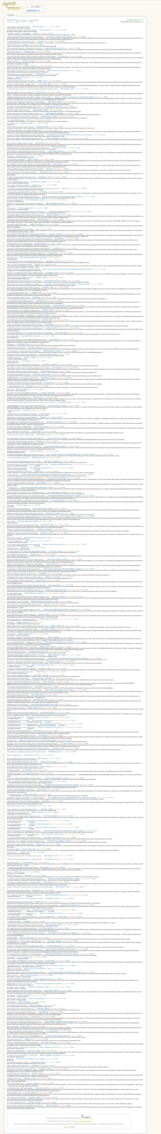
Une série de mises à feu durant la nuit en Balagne (19, 730)
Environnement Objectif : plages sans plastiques (18, 720)
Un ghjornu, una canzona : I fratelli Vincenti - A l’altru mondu (21, 1047)
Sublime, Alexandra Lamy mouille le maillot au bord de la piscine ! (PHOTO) (25, 168)
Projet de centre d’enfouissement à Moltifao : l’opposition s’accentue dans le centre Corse (28, 748)
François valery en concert (13, 45)
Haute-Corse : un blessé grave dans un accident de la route (21, 529)
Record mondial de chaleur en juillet (15, 717)
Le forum (9, 872)
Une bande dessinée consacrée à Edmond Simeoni (19, 979)
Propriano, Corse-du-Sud (13, 862)
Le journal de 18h (11, 208)
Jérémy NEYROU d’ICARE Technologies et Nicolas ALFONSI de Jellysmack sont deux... (28, 596)
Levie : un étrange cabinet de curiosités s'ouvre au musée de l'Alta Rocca (24, 837)
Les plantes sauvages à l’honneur (15, 820)
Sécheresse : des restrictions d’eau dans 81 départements (20, 844)
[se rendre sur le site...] (9, 6)
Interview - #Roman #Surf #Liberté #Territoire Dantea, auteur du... (22, 761)
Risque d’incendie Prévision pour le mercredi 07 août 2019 (21, 758)
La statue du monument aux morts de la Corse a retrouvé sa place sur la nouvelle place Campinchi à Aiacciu (32, 89)
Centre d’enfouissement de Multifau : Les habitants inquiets (21, 315)
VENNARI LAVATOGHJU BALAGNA (16, 451)
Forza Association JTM (13, 336)
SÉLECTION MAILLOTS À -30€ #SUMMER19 (19, 33)
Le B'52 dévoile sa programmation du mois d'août (18, 374)
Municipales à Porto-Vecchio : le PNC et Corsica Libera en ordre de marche (25, 898)
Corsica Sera (10, 156)
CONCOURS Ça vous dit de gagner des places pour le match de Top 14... (24, 446)
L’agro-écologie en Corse (13, 474)
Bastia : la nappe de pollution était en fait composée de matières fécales (23, 544)
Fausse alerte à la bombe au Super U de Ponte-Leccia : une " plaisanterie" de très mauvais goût (29, 238)
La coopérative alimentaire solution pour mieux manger (20, 827)
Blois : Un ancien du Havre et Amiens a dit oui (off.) (19, 686)
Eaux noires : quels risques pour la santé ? (17, 468)
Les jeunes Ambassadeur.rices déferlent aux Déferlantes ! (20, 229)
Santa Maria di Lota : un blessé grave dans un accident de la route (22, 712)
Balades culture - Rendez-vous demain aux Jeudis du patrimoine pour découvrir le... (26, 972)
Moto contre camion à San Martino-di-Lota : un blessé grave (21, 735)
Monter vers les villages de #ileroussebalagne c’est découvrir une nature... (24, 778)
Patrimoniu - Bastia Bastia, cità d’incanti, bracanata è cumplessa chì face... (24, 990)
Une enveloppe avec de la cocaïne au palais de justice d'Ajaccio (22, 928)
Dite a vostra (10, 389)
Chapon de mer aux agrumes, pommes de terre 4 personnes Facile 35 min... (24, 690)
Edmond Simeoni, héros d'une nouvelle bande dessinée (20, 901)
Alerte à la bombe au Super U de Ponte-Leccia (18, 431)
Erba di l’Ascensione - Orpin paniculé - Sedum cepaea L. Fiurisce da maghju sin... (26, 101)
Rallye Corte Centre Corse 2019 (14, 875)
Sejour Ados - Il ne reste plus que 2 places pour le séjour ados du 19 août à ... (25, 661)
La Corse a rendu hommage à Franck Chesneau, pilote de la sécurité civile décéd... (26, 933)
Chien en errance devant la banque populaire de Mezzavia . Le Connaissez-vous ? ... (26, 211)
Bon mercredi (10, 1058)
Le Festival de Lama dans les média (15, 386)
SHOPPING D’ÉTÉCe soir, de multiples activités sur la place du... (22, 378)
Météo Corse (10, 77)
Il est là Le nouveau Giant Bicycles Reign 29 (17, 181)
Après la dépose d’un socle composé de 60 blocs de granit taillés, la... (23, 364)
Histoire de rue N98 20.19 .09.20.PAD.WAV (17, 704)
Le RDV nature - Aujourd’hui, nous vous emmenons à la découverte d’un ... (25, 130)
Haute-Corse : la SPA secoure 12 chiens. (16, 651)
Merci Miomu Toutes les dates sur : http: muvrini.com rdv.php (21, 30)
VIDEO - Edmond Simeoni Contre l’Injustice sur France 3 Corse (22, 766)
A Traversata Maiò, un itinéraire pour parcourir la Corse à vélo (22, 913)
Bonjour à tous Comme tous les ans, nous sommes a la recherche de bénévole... (25, 559)
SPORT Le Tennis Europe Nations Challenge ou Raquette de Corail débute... (25, 513)
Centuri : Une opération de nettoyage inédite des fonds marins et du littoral (24, 324)
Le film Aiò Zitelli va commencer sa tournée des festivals (20, 126)
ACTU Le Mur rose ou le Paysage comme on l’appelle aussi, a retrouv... (24, 609)
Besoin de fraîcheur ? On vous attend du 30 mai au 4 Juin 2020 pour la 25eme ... (26, 492)
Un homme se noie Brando (13, 770)
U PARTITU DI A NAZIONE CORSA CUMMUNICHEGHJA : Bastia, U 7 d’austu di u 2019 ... (30, 516)
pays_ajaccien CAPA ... (12, 487)
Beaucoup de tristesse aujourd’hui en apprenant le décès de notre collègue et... (25, 1105)
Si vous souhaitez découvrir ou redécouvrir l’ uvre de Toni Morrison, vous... (25, 954)
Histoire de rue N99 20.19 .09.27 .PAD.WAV (18, 601)
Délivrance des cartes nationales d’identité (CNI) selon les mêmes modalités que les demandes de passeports (32, 905)
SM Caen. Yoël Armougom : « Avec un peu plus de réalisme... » (22, 172)
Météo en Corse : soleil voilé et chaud (16, 1050)
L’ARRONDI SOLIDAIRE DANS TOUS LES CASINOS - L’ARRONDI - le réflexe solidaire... (29, 97)
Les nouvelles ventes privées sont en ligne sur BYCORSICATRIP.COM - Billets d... (27, 551)
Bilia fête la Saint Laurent (13, 361)
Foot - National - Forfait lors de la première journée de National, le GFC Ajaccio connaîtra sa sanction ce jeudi (33, 188)
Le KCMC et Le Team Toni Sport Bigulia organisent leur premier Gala (23, 269)
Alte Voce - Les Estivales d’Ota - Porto (16, 1102)
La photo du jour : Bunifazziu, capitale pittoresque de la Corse (21, 1012)
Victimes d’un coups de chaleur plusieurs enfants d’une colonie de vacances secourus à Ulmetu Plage (31, 402)
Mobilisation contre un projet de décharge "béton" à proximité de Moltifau (24, 859)
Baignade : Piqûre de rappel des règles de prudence (19, 397)
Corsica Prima (10, 622)
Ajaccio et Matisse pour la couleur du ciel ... (17, 554)
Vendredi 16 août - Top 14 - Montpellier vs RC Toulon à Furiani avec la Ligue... (26, 841)
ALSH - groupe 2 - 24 (12, 547)
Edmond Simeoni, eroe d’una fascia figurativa (18, 812)
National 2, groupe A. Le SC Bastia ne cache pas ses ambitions (22, 191)
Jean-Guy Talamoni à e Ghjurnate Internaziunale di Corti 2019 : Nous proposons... (26, 151)
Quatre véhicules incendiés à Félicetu (16, 806)
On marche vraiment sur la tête (14, 593)
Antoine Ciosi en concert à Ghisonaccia (16, 1097)
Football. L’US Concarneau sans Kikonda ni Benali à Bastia (21, 177)
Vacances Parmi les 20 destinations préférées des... (19, 675)
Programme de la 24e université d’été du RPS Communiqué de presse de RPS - (26, 945)
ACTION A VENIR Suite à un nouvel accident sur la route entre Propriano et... (25, 36)
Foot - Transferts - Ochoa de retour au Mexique (18, 185)
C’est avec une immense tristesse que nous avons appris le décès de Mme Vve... (26, 478)
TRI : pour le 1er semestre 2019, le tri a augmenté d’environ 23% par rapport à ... (26, 658)
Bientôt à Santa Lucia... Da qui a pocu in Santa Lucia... (20, 983)
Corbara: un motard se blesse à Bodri (16, 347)
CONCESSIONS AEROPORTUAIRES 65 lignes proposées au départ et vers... (25, 454)
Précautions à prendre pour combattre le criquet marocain (20, 482)
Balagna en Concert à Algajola (14, 1092)
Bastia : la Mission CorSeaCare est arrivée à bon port (19, 143)
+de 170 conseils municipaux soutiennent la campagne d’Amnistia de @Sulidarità (26, 585)
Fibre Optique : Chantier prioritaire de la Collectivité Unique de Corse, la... (24, 106)
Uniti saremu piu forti (12, 257)
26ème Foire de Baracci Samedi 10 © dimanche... (18, 110)
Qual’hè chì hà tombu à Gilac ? (14, 357)
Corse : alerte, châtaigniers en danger (15, 120)
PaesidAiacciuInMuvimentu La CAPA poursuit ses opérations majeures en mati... (26, 495)
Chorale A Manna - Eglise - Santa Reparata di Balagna (20, 1088)
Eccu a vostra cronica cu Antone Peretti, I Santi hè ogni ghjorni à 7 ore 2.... (24, 1021)
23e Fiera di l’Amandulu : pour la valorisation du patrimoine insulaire (23, 310)
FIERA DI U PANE (12, 740)
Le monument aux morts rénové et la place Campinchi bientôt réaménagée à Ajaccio (26, 339)
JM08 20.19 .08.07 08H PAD (14, 968)
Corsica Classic (11, 344)
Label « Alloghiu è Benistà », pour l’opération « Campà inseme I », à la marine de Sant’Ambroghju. (31, 916)
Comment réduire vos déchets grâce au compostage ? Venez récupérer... (23, 569)
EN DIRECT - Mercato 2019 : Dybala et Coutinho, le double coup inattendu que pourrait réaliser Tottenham (32, 743)
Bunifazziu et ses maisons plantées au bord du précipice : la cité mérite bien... (25, 203)
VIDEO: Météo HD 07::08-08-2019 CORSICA (18, 678)
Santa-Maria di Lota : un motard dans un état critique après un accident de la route (26, 751)
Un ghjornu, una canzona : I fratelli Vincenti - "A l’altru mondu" (22, 1055)
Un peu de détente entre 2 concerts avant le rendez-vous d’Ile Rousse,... (24, 351)
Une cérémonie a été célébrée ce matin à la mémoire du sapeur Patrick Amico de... (26, 637)
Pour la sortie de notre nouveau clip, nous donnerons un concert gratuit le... (24, 48)
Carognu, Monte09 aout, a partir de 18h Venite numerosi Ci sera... (22, 809)
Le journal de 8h (11, 957)
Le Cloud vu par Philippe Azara (14, 541)
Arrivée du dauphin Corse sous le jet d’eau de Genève (20, 74)
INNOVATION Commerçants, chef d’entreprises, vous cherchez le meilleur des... (26, 797)
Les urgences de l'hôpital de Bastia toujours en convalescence (21, 668)
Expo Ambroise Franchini (13, 849)
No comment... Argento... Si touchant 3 (16, 987)
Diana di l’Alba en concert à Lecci (15, 1083)
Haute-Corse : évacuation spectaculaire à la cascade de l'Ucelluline (22, 1042)
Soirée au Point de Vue (12, 123)
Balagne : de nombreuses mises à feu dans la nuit (19, 699)
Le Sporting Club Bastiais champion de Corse (18, 292)
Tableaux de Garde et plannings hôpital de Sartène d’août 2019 (21, 781)
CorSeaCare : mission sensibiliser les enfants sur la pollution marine (23, 834)
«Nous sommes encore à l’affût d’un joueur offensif (19, 243)
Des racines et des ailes (12, 1026)
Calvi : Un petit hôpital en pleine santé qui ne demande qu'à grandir (23, 287)
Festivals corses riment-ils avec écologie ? (17, 224)
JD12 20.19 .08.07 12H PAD (14, 537)
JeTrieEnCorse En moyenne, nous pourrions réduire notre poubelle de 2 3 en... (25, 328)
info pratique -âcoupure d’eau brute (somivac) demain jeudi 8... (22, 354)
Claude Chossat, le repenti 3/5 (14, 51)
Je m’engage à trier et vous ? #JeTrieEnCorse (18, 665)
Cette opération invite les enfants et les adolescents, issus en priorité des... (24, 280)
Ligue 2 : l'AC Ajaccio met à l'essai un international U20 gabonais (22, 629)
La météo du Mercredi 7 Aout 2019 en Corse (17, 1016)
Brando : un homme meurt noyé (14, 755)
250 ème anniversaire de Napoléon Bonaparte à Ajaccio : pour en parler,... (24, 461)
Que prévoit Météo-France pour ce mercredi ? (18, 1062)
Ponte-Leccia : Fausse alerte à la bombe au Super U (19, 426)
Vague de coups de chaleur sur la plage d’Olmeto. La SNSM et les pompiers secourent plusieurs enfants (31, 56)
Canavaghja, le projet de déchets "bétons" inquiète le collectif (21, 727)
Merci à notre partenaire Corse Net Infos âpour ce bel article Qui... (22, 116)
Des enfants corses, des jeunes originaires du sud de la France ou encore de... (25, 949)
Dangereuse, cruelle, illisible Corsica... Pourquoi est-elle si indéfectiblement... (25, 564)
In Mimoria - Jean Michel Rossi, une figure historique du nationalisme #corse (25, 1031)
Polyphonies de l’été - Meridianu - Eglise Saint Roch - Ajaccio (22, 1069)
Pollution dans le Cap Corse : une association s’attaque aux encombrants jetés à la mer (27, 464)
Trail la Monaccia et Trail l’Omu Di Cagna (17, 1005)
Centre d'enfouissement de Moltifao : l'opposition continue (21, 80)
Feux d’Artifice (10, 505)
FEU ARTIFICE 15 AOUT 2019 (15, 773)
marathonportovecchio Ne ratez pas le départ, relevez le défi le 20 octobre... (24, 577)
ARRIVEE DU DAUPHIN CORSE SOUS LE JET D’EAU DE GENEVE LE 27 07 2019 (28, 147)
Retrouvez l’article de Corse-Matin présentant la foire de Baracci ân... (23, 196)
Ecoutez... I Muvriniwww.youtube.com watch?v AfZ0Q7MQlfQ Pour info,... (25, 1035)
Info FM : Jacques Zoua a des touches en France (18, 297)
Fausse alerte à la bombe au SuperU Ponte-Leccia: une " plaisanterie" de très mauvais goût (28, 248)
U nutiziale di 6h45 (11, 1002)
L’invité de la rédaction (12, 975)
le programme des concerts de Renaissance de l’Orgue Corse (21, 219)
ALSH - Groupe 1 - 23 (12, 852)
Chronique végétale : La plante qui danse (16, 998)
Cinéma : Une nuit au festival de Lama (16, 707)
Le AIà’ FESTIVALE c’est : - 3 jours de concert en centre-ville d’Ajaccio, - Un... (26, 941)
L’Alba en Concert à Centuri (13, 66)
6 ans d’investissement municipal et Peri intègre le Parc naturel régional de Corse (26, 253)
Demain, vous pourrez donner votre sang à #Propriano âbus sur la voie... (24, 830)
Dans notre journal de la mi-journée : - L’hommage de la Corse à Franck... (24, 642)
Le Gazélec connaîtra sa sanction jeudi (16, 159)
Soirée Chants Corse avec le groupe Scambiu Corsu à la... (21, 1008)
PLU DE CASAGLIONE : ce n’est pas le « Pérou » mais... (21, 41)
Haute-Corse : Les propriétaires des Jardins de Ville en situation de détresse (25, 272)
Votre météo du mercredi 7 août (14, 1039)
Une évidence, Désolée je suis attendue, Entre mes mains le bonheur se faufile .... (26, 878)
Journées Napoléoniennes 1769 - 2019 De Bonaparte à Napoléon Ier (23, 801)
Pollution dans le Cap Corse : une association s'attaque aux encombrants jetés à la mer (27, 625)
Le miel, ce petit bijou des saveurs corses (16, 824)
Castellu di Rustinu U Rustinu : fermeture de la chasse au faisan (22, 724)
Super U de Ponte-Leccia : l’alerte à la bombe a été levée (20, 434)
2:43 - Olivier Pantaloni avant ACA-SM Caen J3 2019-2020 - (21, 614)
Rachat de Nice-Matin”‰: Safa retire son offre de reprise (20, 92)
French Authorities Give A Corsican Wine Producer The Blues (22, 413)
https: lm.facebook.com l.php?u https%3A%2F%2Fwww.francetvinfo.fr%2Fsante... (26, 234)
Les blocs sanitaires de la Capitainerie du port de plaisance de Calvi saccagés (25, 960)
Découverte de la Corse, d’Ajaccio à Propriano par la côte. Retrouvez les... (24, 284)
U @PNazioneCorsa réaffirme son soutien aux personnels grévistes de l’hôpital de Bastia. (28, 500)
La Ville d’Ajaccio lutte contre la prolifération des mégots (20, 441)
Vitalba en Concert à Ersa (13, 61)
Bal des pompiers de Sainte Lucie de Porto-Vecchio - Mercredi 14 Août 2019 (25, 924)
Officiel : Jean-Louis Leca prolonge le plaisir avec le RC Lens (21, 573)
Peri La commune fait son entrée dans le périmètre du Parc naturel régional (24, 895)
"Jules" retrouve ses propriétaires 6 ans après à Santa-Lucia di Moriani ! (24, 882)
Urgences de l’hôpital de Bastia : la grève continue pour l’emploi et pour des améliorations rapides (30, 887)
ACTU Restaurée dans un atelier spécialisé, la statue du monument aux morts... (25, 422)
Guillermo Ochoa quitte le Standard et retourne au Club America (22, 867)
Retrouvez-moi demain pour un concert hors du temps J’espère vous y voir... (25, 113)
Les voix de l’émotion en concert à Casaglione (18, 1073)
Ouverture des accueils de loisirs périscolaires (18, 694)
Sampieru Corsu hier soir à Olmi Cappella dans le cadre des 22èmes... (23, 682)
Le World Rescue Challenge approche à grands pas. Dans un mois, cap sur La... (25, 214)
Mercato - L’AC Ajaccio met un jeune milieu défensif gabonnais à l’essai (24, 604)
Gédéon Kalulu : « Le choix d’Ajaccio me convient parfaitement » (22, 417)
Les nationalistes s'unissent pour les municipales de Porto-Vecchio (22, 371)
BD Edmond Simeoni (12, 937)
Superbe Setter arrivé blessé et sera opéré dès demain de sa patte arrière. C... (25, 590)
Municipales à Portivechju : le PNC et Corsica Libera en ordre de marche (24, 855)
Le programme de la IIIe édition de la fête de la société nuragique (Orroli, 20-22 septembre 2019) (29, 332)
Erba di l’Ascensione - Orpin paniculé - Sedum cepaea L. (20, 671)
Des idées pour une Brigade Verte (15, 200)
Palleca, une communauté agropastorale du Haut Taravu (20, 277)
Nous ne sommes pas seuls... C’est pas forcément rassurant (21, 619)
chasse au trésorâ (11, 521)
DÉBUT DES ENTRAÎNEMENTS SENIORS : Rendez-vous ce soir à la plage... (26, 655)
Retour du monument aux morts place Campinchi (18, 890)
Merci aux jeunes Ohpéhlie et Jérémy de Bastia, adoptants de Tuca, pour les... (25, 138)
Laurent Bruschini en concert (14, 794)
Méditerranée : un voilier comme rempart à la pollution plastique (22, 533)
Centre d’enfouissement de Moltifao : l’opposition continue (21, 84)
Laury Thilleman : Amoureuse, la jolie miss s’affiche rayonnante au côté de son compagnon (28, 367)
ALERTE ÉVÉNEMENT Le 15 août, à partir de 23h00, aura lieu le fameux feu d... (26, 405)
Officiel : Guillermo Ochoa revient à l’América (18, 1065)
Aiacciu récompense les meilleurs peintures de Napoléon (20, 300)
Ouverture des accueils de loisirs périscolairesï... (18, 508)
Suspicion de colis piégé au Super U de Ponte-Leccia (19, 471)
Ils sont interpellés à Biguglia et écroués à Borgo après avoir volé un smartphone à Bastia (28, 164)
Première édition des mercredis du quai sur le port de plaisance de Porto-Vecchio (26, 70)
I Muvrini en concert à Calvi (14, 1078)
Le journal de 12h (11, 634)
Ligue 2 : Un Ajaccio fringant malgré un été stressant (19, 264)
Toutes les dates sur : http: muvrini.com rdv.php (18, 26)
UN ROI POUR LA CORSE (14, 921)
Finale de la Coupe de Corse (13, 410)
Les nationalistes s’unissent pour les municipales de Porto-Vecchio (22, 392)
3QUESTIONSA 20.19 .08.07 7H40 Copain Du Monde (20, 965)
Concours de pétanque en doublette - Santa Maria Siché (20, 580)
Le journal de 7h (11, 995)
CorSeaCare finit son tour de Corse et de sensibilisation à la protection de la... (25, 261)
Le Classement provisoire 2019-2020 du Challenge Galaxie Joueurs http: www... (26, 438)
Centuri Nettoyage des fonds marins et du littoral (18, 910)
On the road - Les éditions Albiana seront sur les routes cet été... (22, 646)
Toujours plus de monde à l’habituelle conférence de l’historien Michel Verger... (25, 135)
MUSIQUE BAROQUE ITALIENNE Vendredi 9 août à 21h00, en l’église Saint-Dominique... (29, 305)
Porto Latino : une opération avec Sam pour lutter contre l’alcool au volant (24, 382)
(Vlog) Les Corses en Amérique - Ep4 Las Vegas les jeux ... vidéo (22, 524)
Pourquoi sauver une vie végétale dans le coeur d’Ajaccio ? (21, 789)
